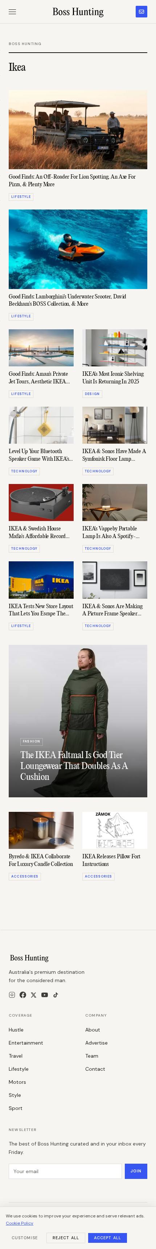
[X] (33, 995)
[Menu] (12, 11)
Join (136, 1170)
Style (15, 1095)
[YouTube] (44, 995)
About (92, 1029)
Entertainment (26, 1043)
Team (91, 1056)
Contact (95, 1069)
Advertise (96, 1043)
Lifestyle (19, 1069)
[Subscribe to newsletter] (141, 11)
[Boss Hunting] (78, 11)
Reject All (66, 1237)
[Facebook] (23, 995)
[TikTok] (56, 995)
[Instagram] (12, 995)
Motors (17, 1082)
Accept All (107, 1237)
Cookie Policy (19, 1223)
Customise (25, 1237)
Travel (15, 1056)
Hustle (16, 1029)
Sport (15, 1108)
